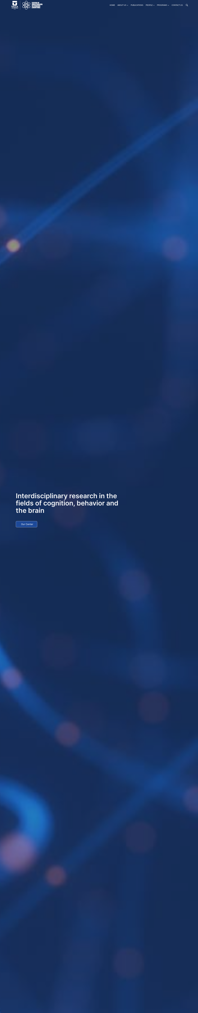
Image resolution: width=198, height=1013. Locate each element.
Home (112, 5)
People (149, 5)
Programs (162, 5)
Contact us (177, 5)
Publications (137, 5)
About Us (121, 5)
